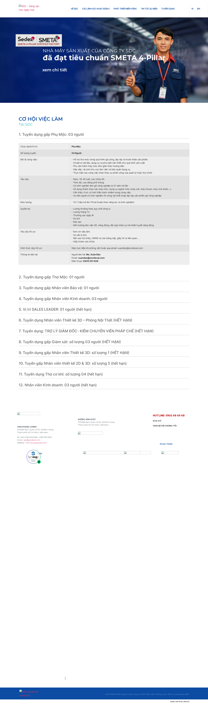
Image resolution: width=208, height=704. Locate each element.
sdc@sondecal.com (32, 440)
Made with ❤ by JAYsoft (179, 702)
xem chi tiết (54, 70)
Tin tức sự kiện (149, 8)
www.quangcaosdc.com (36, 443)
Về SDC (74, 8)
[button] (169, 415)
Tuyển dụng (168, 8)
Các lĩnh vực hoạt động (95, 8)
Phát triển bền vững (125, 8)
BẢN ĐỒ (157, 421)
